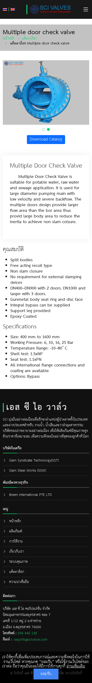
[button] (43, 129)
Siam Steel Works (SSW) (27, 470)
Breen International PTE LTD (30, 495)
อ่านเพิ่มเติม (76, 666)
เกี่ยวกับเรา (16, 551)
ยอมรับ (46, 674)
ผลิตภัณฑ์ (15, 531)
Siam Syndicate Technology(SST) (34, 460)
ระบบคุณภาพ (18, 561)
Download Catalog (46, 139)
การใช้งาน (16, 541)
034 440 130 (27, 633)
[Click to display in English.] (13, 9)
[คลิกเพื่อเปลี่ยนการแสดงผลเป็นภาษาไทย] (5, 9)
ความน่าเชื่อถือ (19, 582)
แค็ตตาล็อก (29, 38)
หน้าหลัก (9, 38)
